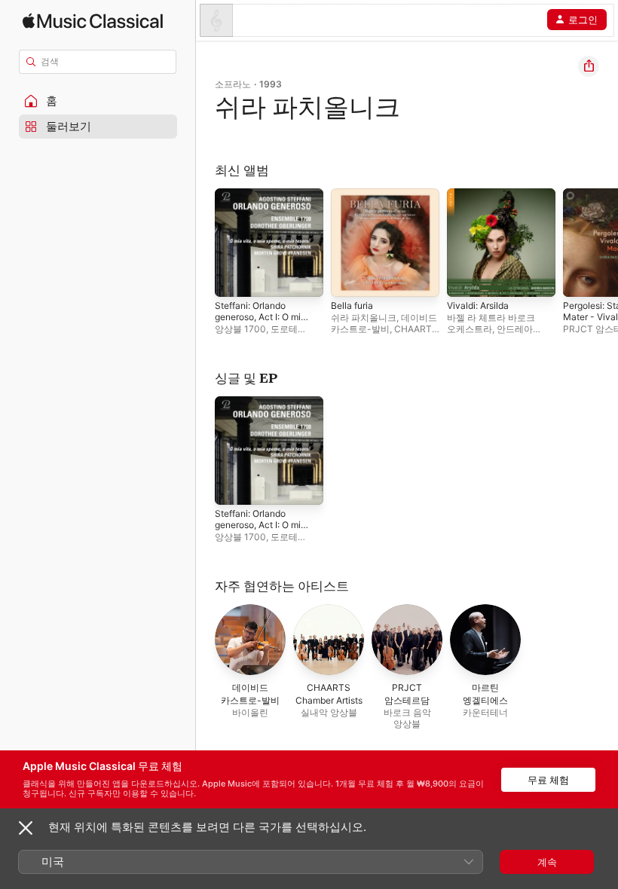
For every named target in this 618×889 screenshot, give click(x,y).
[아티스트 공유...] (588, 66)
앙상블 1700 (240, 329)
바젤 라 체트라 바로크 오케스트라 (491, 323)
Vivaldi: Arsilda (478, 305)
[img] (93, 20)
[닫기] (25, 828)
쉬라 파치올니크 (363, 317)
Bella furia (352, 305)
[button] (98, 101)
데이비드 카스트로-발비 (384, 323)
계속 (547, 862)
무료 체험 (548, 780)
